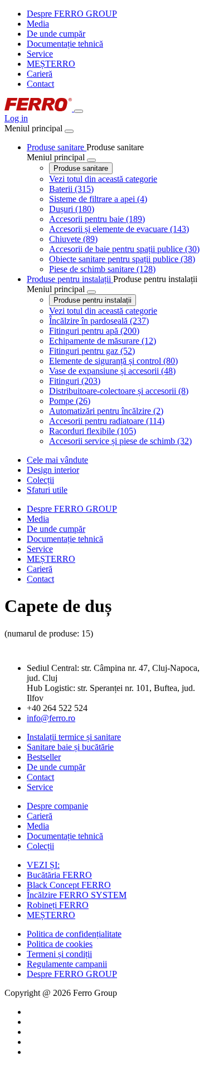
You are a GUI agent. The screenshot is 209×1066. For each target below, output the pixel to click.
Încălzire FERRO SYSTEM (77, 895)
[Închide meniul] (69, 131)
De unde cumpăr (56, 33)
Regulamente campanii (67, 964)
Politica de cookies (60, 944)
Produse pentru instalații (93, 300)
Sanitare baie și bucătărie (70, 747)
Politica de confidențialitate (74, 934)
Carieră (39, 73)
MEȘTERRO (51, 63)
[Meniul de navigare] (78, 111)
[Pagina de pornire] (39, 108)
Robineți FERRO (58, 905)
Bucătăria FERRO (59, 875)
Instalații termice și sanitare (74, 737)
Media (38, 23)
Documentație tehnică (65, 43)
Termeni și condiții (59, 954)
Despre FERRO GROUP (72, 13)
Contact (40, 83)
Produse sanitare (81, 168)
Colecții (40, 846)
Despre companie (57, 806)
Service (40, 53)
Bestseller (44, 757)
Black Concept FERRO (69, 885)
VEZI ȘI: (43, 865)
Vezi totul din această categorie (103, 179)
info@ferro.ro (51, 718)
